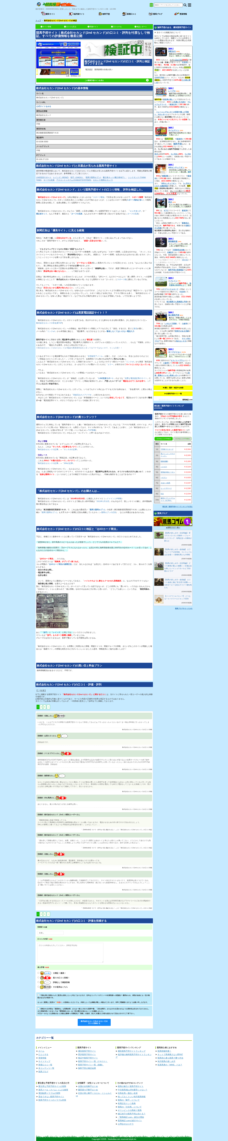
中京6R (184, 62)
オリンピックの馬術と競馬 (130, 1110)
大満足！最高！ (59, 973)
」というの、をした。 (90, 189)
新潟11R (173, 104)
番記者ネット (41, 214)
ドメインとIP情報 (114, 498)
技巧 (45, 632)
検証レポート (142, 27)
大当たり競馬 (165, 483)
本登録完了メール (95, 356)
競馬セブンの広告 (108, 512)
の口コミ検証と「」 (78, 528)
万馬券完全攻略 (179, 250)
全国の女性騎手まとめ (88, 1086)
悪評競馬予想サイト (87, 1054)
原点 (170, 202)
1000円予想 (159, 78)
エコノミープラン (177, 360)
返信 (135, 328)
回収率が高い (168, 99)
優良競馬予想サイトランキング (132, 1051)
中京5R (182, 292)
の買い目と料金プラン (69, 665)
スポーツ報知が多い (135, 200)
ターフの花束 (48, 180)
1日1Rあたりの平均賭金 (182, 438)
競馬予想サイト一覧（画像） (91, 1065)
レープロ (172, 91)
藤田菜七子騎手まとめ (88, 1090)
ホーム (41, 1051)
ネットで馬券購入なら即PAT (170, 1054)
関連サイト (94, 27)
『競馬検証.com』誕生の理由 (131, 1117)
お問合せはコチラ (126, 1124)
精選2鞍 (165, 176)
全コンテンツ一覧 (46, 1068)
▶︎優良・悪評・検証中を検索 (173, 388)
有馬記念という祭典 (127, 1103)
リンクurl (51, 331)
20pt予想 (178, 60)
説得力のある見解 (182, 331)
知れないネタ (181, 341)
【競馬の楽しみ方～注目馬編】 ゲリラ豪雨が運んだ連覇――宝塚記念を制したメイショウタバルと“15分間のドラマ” (178, 567)
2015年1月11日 (103, 501)
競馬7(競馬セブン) (93, 177)
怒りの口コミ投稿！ (61, 978)
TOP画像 (92, 430)
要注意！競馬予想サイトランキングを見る (177, 507)
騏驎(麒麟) (164, 461)
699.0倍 (185, 260)
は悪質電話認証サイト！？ (72, 312)
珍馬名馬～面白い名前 (128, 1093)
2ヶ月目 (174, 154)
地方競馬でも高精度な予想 (177, 302)
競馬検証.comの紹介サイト (130, 1120)
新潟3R (184, 210)
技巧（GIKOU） (77, 177)
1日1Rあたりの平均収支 (163, 438)
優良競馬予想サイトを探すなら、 (170, 400)
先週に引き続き (180, 102)
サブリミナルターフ (170, 289)
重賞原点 (185, 223)
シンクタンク (135, 211)
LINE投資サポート (43, 177)
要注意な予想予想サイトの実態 (52, 1086)
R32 (162, 494)
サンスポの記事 (70, 449)
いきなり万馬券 (171, 324)
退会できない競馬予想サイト (51, 1096)
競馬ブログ (43, 1071)
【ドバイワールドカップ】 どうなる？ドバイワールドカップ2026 (177, 597)
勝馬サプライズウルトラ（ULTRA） (168, 499)
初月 (156, 154)
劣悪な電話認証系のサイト (136, 378)
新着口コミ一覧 (45, 1065)
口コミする (117, 27)
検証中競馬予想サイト (88, 1058)
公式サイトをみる (43, 106)
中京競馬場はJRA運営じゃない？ (132, 1090)
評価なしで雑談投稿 (61, 982)
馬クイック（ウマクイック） (168, 455)
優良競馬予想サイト (87, 1051)
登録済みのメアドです (82, 395)
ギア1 (166, 210)
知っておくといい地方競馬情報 (132, 1096)
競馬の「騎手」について (129, 1100)
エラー (110, 364)
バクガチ (164, 467)
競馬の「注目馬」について (130, 1107)
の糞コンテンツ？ (67, 416)
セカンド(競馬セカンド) (103, 180)
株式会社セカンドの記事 (48, 449)
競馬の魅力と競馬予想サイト (131, 1086)
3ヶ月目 (188, 154)
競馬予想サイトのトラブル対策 (52, 1100)
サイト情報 (47, 27)
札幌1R (170, 252)
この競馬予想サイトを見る (94, 80)
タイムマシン (173, 130)
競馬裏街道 (172, 241)
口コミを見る (71, 27)
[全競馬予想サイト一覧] (151, 6)
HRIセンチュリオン (176, 167)
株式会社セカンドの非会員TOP (49, 323)
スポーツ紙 (121, 279)
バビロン (164, 478)
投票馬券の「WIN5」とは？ (170, 1065)
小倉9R (184, 324)
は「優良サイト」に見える (60, 230)
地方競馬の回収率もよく (180, 284)
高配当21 (172, 51)
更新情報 (42, 1058)
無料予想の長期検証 (176, 270)
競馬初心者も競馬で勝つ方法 (170, 1058)
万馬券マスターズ (167, 449)
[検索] (185, 5)
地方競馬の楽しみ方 (166, 1061)
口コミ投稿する (94, 1022)
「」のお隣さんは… (68, 490)
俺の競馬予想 (173, 315)
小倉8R (166, 363)
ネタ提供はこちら (60, 987)
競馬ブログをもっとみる (184, 608)
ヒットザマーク (166, 488)
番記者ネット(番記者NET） (114, 177)
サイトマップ (44, 1061)
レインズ (56, 632)
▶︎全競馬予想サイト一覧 (173, 394)
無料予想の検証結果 (87, 1068)
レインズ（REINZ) (61, 177)
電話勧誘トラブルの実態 (49, 1093)
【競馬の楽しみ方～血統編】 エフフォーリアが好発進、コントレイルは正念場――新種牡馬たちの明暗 (178, 552)
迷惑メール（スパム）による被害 (53, 1090)
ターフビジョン (174, 352)
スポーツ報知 (98, 197)
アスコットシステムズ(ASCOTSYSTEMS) (73, 180)
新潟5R (179, 139)
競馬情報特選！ (164, 1051)
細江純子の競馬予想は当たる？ (132, 1114)
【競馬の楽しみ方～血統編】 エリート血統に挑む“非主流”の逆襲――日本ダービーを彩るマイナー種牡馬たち (178, 584)
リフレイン (172, 281)
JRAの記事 (68, 463)
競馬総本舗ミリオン (168, 472)
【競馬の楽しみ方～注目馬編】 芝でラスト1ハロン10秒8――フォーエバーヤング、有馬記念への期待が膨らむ (178, 537)
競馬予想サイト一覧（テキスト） (93, 1061)
